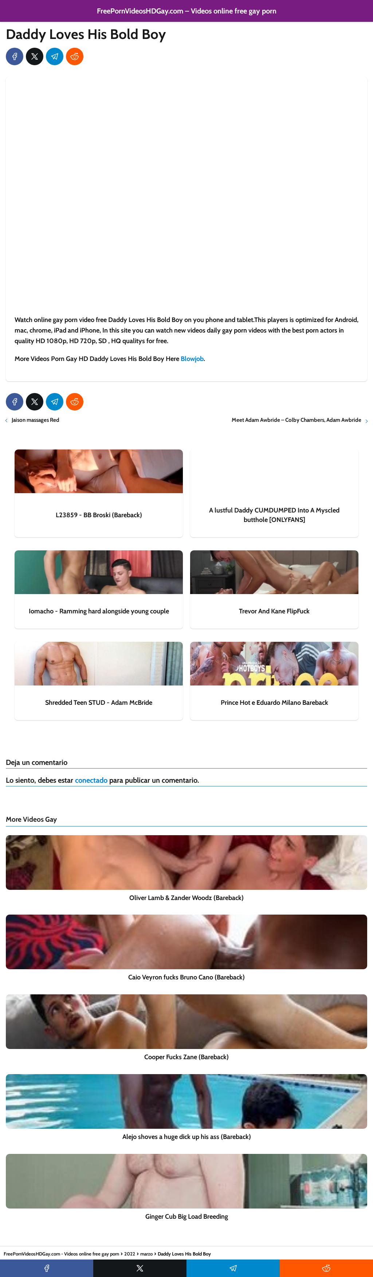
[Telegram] (54, 56)
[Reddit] (74, 56)
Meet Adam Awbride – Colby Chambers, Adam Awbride (296, 420)
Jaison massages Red (35, 420)
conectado (91, 780)
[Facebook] (14, 56)
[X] (34, 56)
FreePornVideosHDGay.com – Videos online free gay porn (186, 11)
